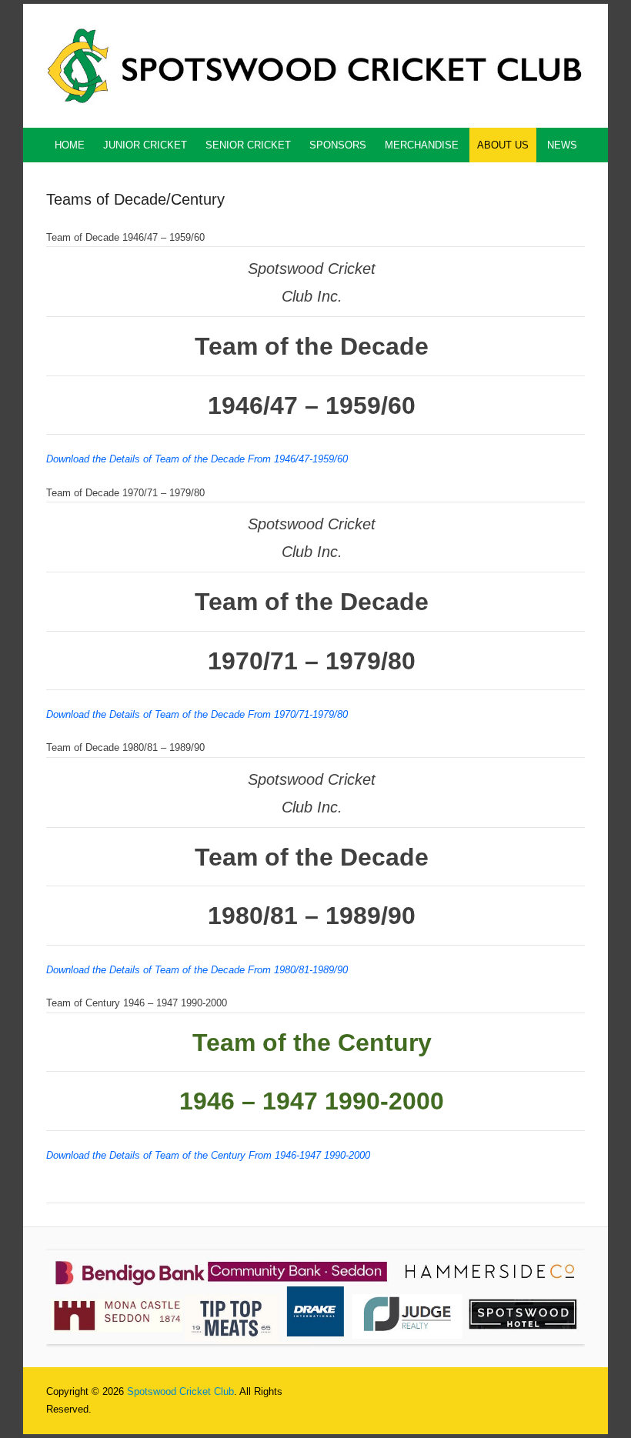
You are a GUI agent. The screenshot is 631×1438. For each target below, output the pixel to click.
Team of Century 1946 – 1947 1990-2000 (136, 1003)
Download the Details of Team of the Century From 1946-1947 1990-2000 (208, 1155)
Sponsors (337, 145)
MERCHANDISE (422, 145)
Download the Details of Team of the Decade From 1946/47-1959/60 (197, 459)
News (562, 145)
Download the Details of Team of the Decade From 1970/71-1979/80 (197, 714)
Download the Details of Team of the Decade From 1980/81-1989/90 (197, 970)
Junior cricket (145, 145)
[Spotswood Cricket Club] (315, 66)
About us (503, 145)
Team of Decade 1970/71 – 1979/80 (125, 493)
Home (70, 145)
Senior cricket (248, 145)
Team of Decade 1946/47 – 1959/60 (125, 237)
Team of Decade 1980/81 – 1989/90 (125, 747)
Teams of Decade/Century (135, 199)
